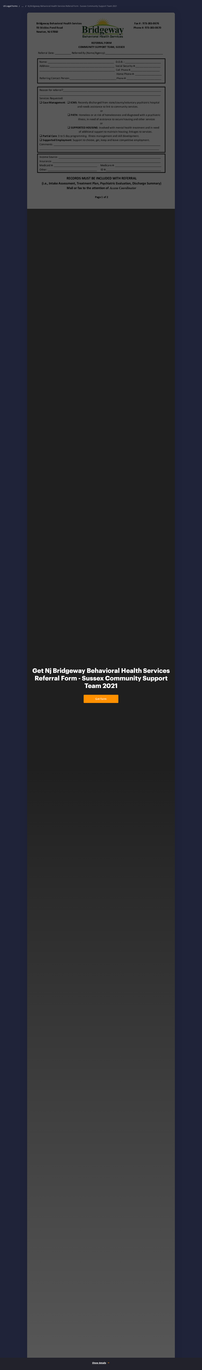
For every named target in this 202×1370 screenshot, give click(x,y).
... (23, 5)
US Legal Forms (10, 6)
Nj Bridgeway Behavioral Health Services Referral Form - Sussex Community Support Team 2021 (72, 6)
